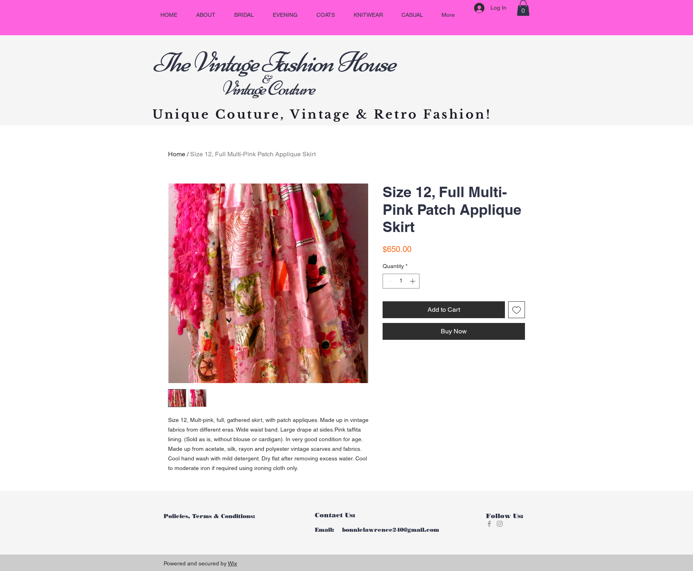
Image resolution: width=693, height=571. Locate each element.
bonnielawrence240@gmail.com (390, 530)
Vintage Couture (233, 88)
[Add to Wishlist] (516, 309)
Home (176, 154)
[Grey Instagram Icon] (500, 524)
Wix (232, 563)
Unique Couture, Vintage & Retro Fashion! (321, 114)
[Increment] (413, 281)
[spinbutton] (401, 281)
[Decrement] (389, 281)
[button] (523, 8)
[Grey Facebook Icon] (489, 524)
